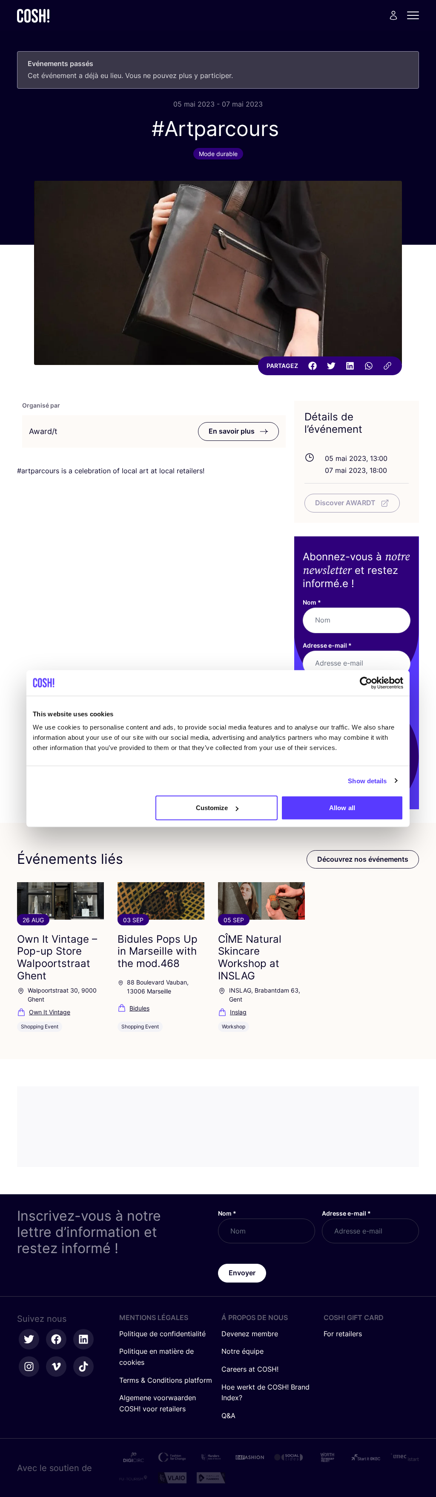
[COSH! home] (33, 16)
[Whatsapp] (368, 365)
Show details (367, 780)
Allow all (342, 807)
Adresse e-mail (327, 645)
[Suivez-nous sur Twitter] (29, 1339)
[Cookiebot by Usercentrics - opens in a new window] (366, 682)
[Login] (393, 15)
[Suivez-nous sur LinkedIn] (83, 1339)
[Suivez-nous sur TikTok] (83, 1366)
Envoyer (242, 1272)
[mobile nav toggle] (415, 15)
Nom (312, 602)
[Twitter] (331, 365)
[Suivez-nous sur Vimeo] (56, 1366)
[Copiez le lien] (387, 365)
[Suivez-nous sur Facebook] (56, 1339)
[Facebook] (312, 365)
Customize (212, 807)
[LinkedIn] (350, 365)
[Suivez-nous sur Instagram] (29, 1366)
